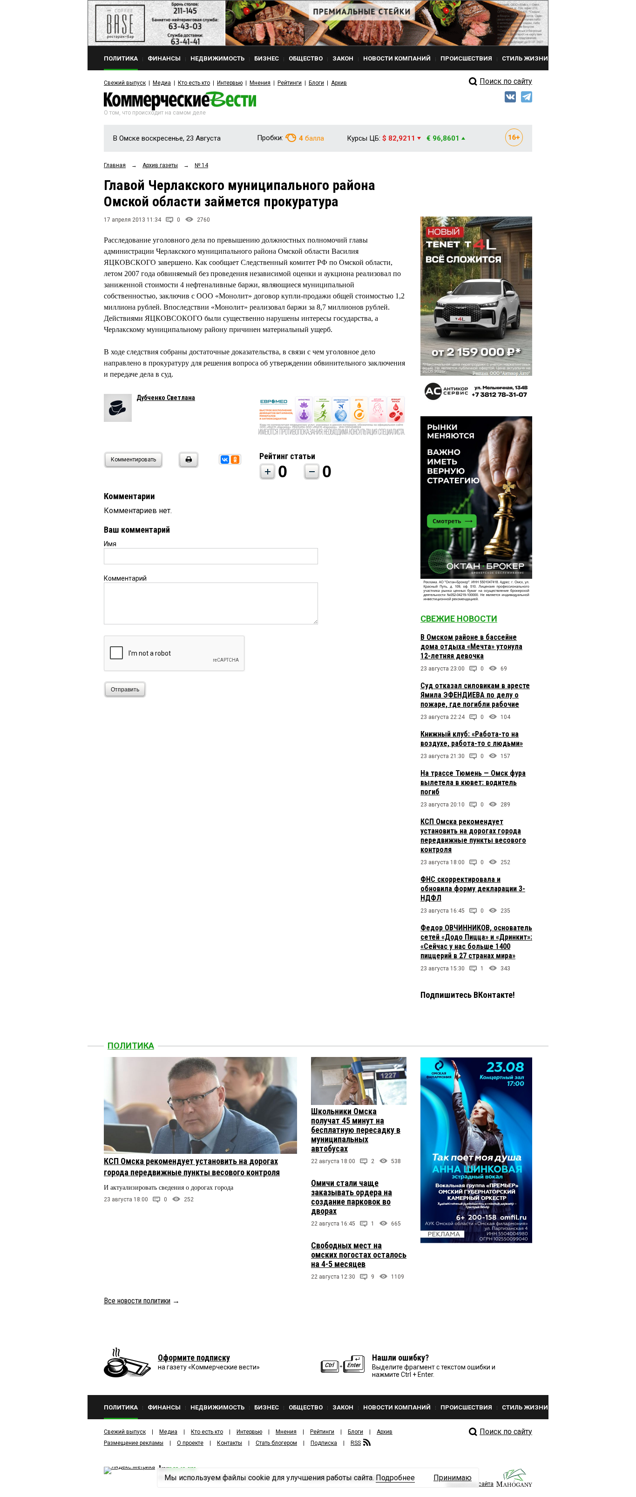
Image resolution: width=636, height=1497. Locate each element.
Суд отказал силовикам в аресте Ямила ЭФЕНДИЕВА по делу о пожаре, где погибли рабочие (475, 695)
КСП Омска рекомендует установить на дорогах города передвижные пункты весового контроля (473, 835)
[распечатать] (187, 465)
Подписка (324, 1443)
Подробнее (395, 1477)
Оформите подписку (194, 1357)
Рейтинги (289, 83)
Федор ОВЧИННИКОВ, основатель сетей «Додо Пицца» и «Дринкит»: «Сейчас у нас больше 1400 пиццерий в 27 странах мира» (476, 941)
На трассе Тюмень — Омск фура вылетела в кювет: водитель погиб (473, 782)
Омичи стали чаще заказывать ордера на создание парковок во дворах (351, 1197)
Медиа (162, 83)
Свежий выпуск (125, 83)
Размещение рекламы (133, 1443)
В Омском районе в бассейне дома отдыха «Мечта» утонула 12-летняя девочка (471, 646)
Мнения (260, 83)
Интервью (230, 83)
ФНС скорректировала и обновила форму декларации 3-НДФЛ (472, 888)
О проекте (190, 1443)
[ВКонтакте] (225, 459)
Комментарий (125, 578)
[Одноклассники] (235, 459)
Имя (110, 544)
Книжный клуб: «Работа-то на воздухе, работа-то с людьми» (471, 739)
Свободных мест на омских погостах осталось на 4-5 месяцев (358, 1254)
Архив (339, 83)
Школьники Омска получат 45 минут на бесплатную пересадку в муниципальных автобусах (355, 1129)
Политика (131, 1045)
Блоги (316, 83)
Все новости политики (137, 1300)
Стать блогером (276, 1443)
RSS (356, 1443)
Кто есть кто (194, 83)
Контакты (229, 1443)
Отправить (125, 689)
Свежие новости (458, 618)
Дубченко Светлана (165, 397)
